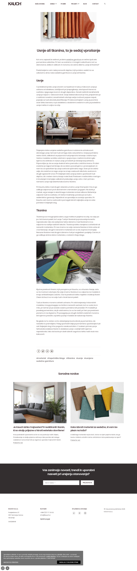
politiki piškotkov (51, 556)
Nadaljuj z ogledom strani (68, 562)
